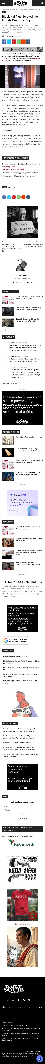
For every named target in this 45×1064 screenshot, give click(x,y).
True (7, 807)
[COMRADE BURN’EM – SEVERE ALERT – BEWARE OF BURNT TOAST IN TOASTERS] (8, 554)
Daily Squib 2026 (36, 1051)
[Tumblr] (28, 41)
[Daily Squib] (3, 36)
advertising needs (8, 167)
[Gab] (8, 1000)
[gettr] (20, 282)
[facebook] (13, 282)
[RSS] (24, 1000)
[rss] (28, 282)
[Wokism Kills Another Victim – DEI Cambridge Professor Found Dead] (8, 566)
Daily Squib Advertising (22, 924)
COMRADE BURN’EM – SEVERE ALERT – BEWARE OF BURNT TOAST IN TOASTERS (29, 552)
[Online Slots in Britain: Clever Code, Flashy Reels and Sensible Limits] (8, 476)
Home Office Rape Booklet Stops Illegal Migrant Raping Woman (21, 669)
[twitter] (31, 282)
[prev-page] (3, 330)
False (8, 810)
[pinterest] (24, 282)
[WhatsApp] (19, 41)
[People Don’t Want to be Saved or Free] (8, 440)
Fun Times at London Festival (21, 743)
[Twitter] (9, 41)
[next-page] (6, 330)
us (14, 187)
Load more (22, 484)
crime (10, 187)
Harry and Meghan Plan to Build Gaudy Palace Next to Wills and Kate (22, 682)
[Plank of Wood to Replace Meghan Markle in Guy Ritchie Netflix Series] (8, 452)
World (9, 9)
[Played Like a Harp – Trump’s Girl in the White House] (8, 542)
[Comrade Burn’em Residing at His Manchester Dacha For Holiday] (8, 323)
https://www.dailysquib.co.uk (23, 278)
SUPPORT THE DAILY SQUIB (13, 170)
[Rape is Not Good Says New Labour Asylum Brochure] (8, 530)
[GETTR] (13, 1000)
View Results (22, 818)
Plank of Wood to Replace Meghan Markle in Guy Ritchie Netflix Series (21, 662)
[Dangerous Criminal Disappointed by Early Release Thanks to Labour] (8, 311)
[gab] (17, 282)
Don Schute (10, 36)
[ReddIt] (23, 41)
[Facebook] (4, 41)
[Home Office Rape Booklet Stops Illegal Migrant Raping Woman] (8, 300)
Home (4, 9)
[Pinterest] (14, 41)
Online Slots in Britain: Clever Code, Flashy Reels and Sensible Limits (20, 675)
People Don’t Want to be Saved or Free (29, 437)
